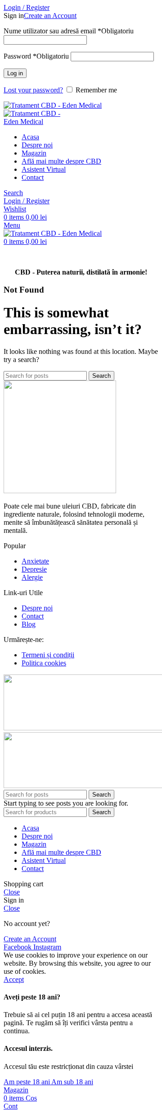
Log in (15, 73)
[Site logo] (53, 105)
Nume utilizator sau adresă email (69, 31)
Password (36, 56)
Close (12, 892)
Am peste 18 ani (27, 1082)
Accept (14, 979)
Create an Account (50, 15)
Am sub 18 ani (72, 1082)
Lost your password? (33, 90)
